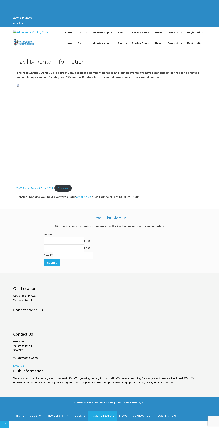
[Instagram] (109, 12)
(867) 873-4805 (22, 18)
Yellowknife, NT (135, 402)
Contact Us (175, 32)
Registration (195, 32)
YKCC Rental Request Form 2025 (35, 188)
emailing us (83, 196)
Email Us (18, 23)
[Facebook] (14, 316)
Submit (52, 262)
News (158, 32)
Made (118, 402)
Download (63, 188)
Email (48, 255)
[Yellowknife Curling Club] (24, 43)
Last (87, 248)
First (87, 240)
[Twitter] (109, 7)
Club (80, 32)
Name (49, 234)
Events (122, 32)
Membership (101, 32)
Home (68, 32)
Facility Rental (141, 32)
